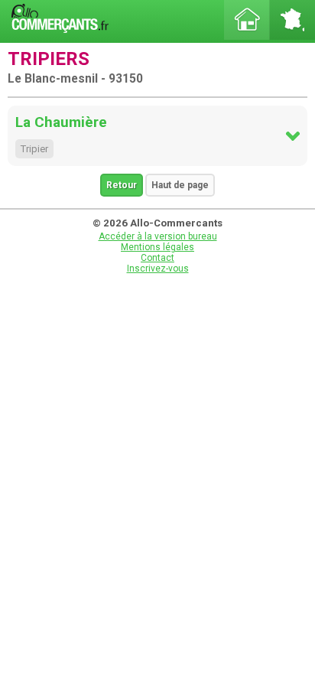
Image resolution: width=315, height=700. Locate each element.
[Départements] (292, 20)
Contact (157, 257)
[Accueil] (247, 20)
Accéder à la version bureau (158, 236)
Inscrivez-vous (158, 268)
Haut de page (180, 185)
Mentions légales (157, 247)
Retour (121, 185)
